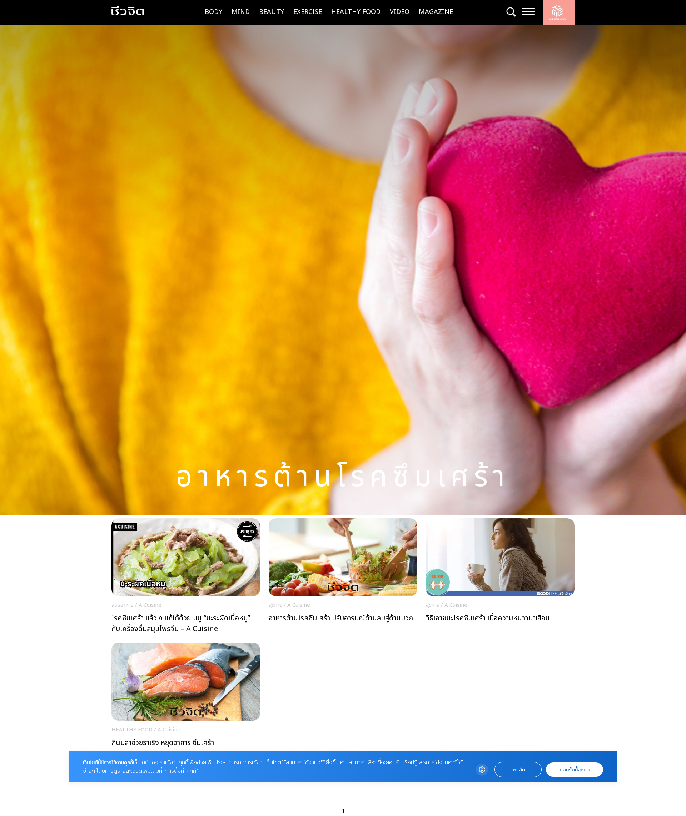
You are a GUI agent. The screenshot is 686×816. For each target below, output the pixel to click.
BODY (213, 12)
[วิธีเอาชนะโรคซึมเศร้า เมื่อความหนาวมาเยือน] (500, 578)
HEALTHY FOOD (356, 12)
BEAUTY (271, 12)
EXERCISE (307, 12)
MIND (241, 12)
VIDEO (399, 12)
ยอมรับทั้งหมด (575, 770)
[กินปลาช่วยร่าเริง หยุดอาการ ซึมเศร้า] (185, 702)
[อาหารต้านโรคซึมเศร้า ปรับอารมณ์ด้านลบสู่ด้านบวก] (343, 578)
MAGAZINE (436, 12)
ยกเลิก (518, 770)
